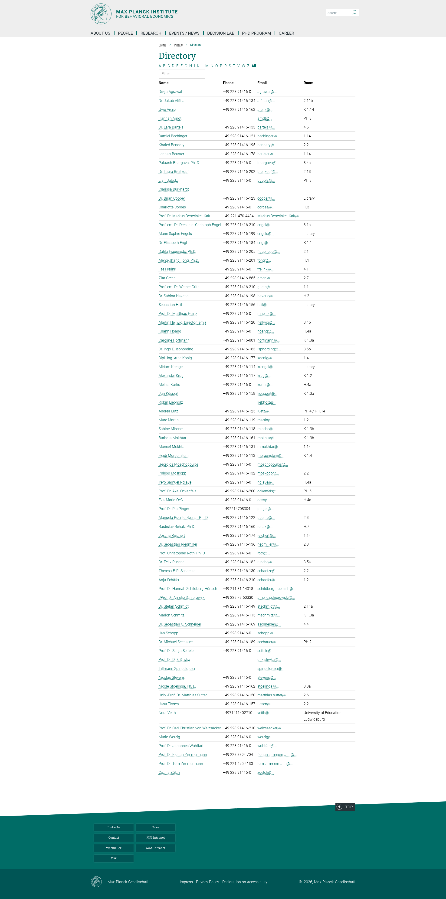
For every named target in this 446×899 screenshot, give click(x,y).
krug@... (264, 375)
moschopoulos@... (272, 464)
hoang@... (265, 331)
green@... (265, 278)
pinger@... (265, 509)
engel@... (264, 225)
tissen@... (265, 704)
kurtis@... (265, 384)
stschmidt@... (268, 606)
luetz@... (264, 411)
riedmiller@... (268, 544)
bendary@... (267, 145)
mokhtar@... (267, 438)
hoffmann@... (268, 340)
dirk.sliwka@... (269, 659)
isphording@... (269, 349)
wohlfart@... (267, 746)
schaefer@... (267, 580)
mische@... (266, 429)
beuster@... (266, 154)
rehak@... (265, 526)
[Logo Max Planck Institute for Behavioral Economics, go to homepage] (178, 13)
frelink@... (265, 269)
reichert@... (266, 535)
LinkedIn (114, 827)
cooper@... (266, 198)
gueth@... (265, 287)
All (254, 66)
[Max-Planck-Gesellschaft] (99, 882)
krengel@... (266, 367)
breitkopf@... (267, 171)
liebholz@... (266, 402)
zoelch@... (265, 772)
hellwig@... (266, 322)
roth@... (263, 553)
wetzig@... (265, 737)
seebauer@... (268, 642)
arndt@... (264, 118)
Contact (113, 837)
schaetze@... (267, 571)
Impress (186, 882)
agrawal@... (267, 91)
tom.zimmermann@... (275, 763)
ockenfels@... (268, 491)
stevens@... (266, 677)
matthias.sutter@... (273, 695)
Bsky (155, 827)
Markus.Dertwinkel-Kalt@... (279, 216)
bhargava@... (268, 163)
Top (349, 807)
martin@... (265, 420)
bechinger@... (268, 136)
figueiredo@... (268, 251)
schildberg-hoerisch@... (276, 588)
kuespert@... (267, 393)
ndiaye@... (266, 482)
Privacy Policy (207, 882)
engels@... (265, 233)
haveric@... (266, 296)
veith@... (264, 713)
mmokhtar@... (269, 447)
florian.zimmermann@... (277, 754)
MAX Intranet (155, 848)
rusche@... (266, 562)
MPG (114, 858)
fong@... (264, 260)
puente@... (266, 517)
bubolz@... (266, 180)
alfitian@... (266, 101)
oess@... (264, 500)
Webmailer (113, 848)
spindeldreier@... (271, 668)
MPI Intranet (156, 837)
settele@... (265, 651)
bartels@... (266, 127)
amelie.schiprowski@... (276, 597)
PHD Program (256, 33)
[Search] (354, 13)
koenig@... (266, 358)
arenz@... (265, 109)
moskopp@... (268, 473)
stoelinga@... (268, 686)
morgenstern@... (270, 455)
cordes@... (266, 207)
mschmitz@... (268, 615)
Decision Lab (220, 33)
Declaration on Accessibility (244, 882)
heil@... (263, 305)
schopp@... (266, 633)
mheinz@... (266, 313)
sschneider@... (269, 624)
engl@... (264, 242)
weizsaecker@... (270, 728)
